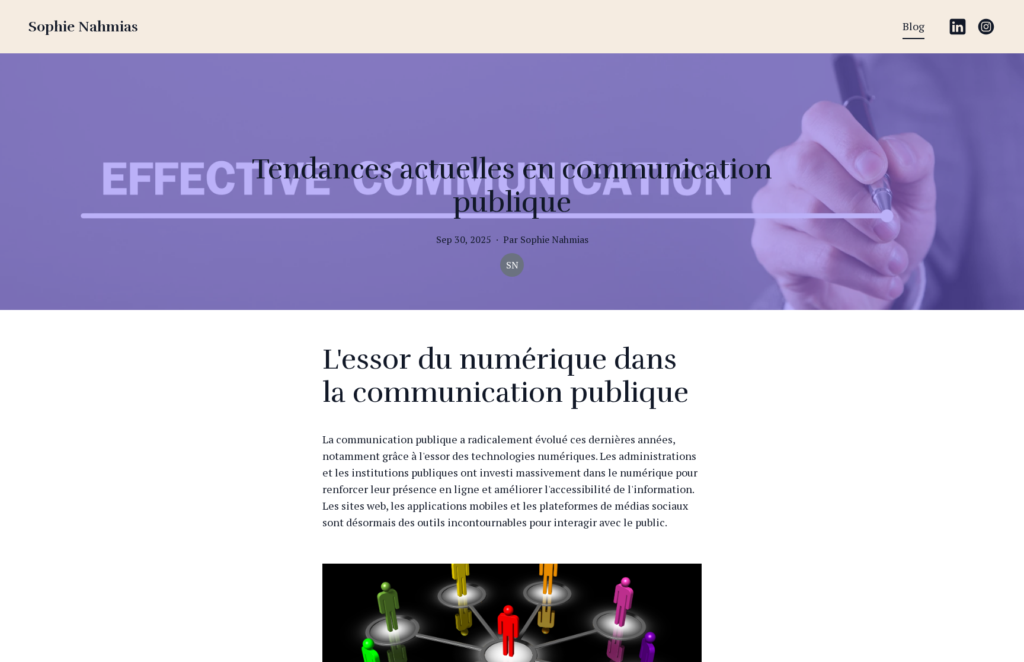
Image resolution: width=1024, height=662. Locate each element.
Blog (913, 26)
